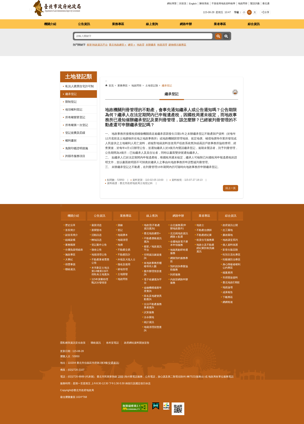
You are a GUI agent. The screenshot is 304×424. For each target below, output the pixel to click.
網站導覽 (172, 3)
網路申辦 (186, 24)
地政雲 (140, 44)
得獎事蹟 (70, 264)
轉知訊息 (97, 240)
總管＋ (132, 44)
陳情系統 (204, 3)
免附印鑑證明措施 (76, 148)
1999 (120, 376)
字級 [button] (236, 12)
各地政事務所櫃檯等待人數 (153, 265)
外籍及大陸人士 (126, 259)
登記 (120, 230)
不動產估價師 (204, 230)
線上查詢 (152, 24)
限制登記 (71, 101)
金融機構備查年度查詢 (153, 289)
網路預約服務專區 (179, 260)
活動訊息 (97, 235)
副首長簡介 (71, 235)
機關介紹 (50, 24)
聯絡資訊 (70, 269)
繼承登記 (71, 94)
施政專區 (70, 254)
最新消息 (97, 225)
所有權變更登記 (75, 117)
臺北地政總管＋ (118, 44)
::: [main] (106, 81)
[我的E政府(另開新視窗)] (155, 406)
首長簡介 (70, 230)
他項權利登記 (73, 109)
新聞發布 (97, 230)
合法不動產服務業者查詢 (153, 306)
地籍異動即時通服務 (179, 251)
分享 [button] (266, 12)
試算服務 (149, 312)
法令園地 (149, 317)
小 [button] (244, 12)
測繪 (120, 225)
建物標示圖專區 (177, 44)
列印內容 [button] (235, 92)
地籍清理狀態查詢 (153, 329)
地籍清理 (162, 44)
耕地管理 (123, 269)
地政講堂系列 (230, 240)
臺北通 (265, 3)
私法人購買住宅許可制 (79, 86)
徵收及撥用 (124, 264)
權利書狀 (71, 140)
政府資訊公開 (230, 225)
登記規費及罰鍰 (75, 132)
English (193, 3)
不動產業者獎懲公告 (100, 261)
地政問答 (242, 3)
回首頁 (182, 3)
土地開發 (123, 274)
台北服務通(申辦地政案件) (178, 227)
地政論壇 (228, 287)
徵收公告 (97, 249)
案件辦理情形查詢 (153, 273)
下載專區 (228, 297)
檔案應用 (228, 272)
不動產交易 (124, 249)
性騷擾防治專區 (231, 259)
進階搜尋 (226, 36)
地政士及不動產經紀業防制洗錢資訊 (205, 248)
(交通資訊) (113, 362)
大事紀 (69, 259)
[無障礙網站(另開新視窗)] (134, 407)
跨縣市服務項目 (75, 156)
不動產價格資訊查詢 (153, 240)
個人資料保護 (230, 244)
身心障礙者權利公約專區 (231, 266)
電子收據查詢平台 (153, 281)
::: (61, 205)
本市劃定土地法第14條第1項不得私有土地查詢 (100, 271)
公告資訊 (84, 24)
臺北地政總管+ (152, 233)
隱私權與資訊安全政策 (73, 342)
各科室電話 (112, 342)
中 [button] (249, 12)
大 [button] (254, 12)
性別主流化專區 (231, 254)
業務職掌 (70, 244)
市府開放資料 (230, 277)
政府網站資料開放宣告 (136, 342)
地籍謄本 (123, 235)
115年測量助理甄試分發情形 (100, 281)
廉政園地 (228, 235)
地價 (120, 244)
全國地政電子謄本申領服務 (179, 243)
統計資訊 (149, 322)
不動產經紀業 (204, 235)
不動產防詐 (124, 254)
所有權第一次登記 (76, 125)
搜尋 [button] (218, 36)
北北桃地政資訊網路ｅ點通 (179, 235)
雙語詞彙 (255, 3)
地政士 (200, 225)
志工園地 (228, 230)
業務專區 (118, 24)
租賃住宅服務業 (205, 240)
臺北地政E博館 (231, 282)
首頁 (111, 85)
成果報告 (228, 292)
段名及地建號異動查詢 (153, 298)
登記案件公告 (99, 244)
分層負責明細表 (74, 249)
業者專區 (220, 24)
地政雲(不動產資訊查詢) (152, 227)
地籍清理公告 (99, 254)
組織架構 (70, 240)
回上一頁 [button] (230, 188)
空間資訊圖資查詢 (153, 256)
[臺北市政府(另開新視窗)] (166, 406)
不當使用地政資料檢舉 (223, 3)
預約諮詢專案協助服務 (179, 268)
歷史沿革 (70, 225)
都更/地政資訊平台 (97, 44)
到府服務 (175, 274)
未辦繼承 (151, 44)
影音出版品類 (230, 249)
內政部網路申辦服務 (179, 281)
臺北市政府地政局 (57, 8)
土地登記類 (151, 85)
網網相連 (228, 302)
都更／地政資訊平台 (153, 248)
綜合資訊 (254, 24)
